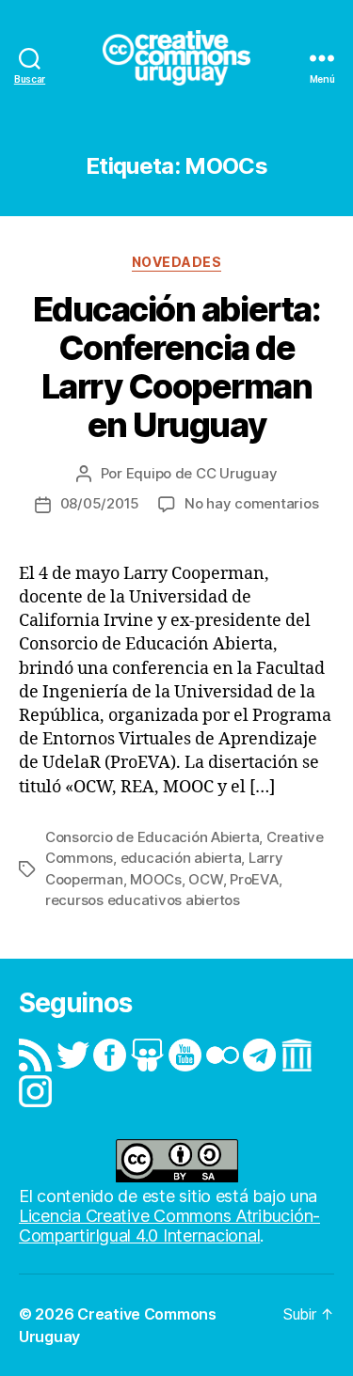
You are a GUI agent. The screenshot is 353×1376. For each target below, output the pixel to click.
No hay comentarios (251, 503)
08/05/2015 (99, 503)
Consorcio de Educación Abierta (152, 837)
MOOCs (156, 879)
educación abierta (181, 858)
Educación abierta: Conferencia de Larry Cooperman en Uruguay (176, 367)
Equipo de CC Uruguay (202, 473)
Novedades (177, 262)
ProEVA (254, 879)
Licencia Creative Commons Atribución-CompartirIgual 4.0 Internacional (169, 1225)
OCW (205, 879)
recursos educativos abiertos (142, 900)
